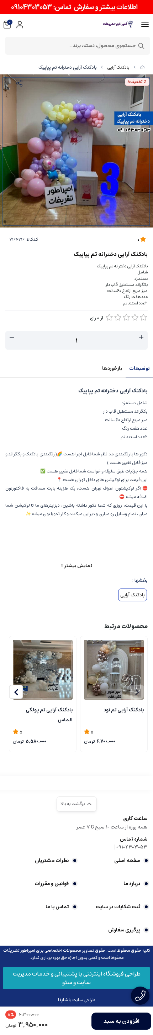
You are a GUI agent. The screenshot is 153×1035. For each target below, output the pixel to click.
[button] (16, 692)
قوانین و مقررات (52, 883)
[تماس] (140, 996)
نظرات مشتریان (52, 860)
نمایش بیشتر (77, 565)
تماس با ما (57, 906)
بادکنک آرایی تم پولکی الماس (49, 714)
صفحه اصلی (127, 860)
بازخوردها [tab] (112, 368)
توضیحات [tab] (139, 368)
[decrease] (11, 337)
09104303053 (131, 847)
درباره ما (131, 883)
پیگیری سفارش (124, 930)
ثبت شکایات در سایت (118, 906)
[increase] (141, 337)
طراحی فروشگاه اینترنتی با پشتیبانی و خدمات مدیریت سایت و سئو (77, 978)
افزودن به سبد (121, 1021)
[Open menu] (145, 24)
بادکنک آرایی (118, 67)
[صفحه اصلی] (142, 67)
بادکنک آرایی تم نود (124, 710)
